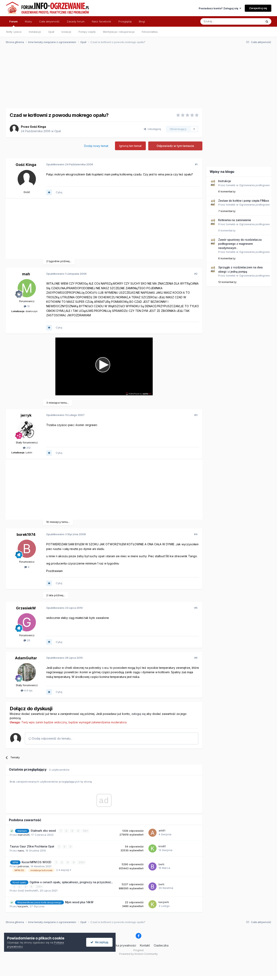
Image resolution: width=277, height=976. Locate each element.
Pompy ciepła (87, 31)
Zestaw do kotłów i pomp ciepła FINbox (243, 200)
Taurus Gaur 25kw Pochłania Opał (32, 846)
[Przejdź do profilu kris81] (152, 848)
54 (85, 830)
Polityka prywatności (122, 945)
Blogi (142, 21)
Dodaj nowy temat (96, 146)
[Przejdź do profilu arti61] (152, 833)
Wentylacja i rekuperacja (118, 31)
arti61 (162, 830)
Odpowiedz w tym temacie (175, 146)
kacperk (23, 906)
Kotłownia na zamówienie (234, 220)
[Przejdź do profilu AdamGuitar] (27, 672)
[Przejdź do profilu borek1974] (27, 549)
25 (28, 640)
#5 (196, 607)
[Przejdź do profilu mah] (27, 288)
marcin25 (24, 834)
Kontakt (145, 945)
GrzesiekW (26, 608)
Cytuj (59, 192)
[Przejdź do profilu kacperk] (152, 904)
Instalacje (35, 31)
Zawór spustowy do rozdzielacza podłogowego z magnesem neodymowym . (240, 244)
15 (28, 306)
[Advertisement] (136, 78)
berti (161, 864)
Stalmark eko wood (43, 830)
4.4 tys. (28, 690)
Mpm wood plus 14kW (79, 902)
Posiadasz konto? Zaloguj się (219, 8)
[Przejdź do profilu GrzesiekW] (27, 622)
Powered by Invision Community (138, 953)
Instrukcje (224, 181)
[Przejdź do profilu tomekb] (212, 182)
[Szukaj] (266, 21)
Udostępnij (153, 129)
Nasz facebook (101, 21)
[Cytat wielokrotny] (49, 192)
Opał (51, 31)
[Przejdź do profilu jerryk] (27, 429)
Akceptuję (100, 942)
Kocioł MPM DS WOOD (37, 862)
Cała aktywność (49, 21)
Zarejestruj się (258, 8)
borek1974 (26, 534)
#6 (196, 657)
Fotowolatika (150, 31)
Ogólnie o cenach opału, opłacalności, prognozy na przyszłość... (71, 882)
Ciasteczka (161, 945)
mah (26, 274)
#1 (196, 164)
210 (38, 886)
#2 (196, 273)
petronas (23, 866)
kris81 (162, 846)
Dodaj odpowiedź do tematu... (51, 738)
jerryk (26, 415)
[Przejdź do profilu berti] (152, 866)
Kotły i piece (13, 31)
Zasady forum (76, 21)
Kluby (28, 21)
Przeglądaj (125, 21)
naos (21, 850)
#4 (196, 534)
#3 (196, 415)
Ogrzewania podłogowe (254, 185)
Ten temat (251, 21)
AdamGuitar (26, 658)
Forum (13, 21)
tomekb (230, 185)
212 (28, 447)
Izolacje (66, 31)
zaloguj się (138, 713)
